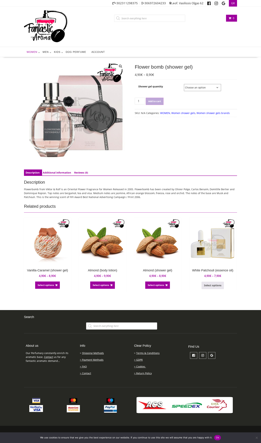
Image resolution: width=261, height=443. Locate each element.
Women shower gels (183, 113)
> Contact (85, 373)
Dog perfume (76, 52)
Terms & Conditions (148, 353)
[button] (120, 66)
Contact (48, 357)
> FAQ (83, 366)
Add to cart (154, 101)
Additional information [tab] (57, 172)
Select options (46, 285)
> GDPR (138, 359)
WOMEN (32, 52)
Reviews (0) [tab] (81, 172)
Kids (57, 52)
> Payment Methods (92, 359)
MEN (46, 52)
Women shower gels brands (213, 113)
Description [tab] (33, 172)
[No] (256, 437)
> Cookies (140, 366)
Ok (217, 437)
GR (233, 3)
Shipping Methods (93, 353)
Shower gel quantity (150, 86)
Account (98, 52)
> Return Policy (143, 373)
